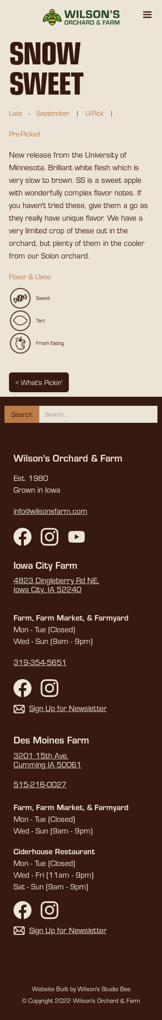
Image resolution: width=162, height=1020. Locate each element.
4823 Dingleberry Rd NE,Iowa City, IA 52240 (56, 585)
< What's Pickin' (39, 382)
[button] (147, 15)
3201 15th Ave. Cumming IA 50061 (47, 760)
